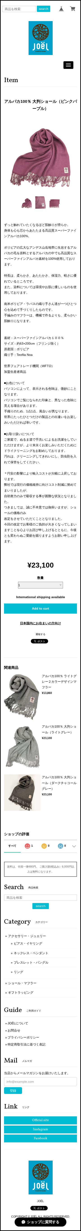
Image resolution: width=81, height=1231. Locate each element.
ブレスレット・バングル (31, 962)
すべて (12, 845)
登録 (13, 1090)
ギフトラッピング (20, 992)
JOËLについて (18, 1023)
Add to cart (40, 608)
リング (18, 972)
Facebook (40, 1138)
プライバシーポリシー (23, 1037)
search (43, 9)
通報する (40, 634)
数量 (40, 577)
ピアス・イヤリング (28, 943)
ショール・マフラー (22, 983)
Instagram (40, 1129)
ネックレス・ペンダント (31, 953)
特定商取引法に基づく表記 (26, 1044)
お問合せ (14, 1030)
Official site (40, 1120)
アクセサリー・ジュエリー (27, 936)
